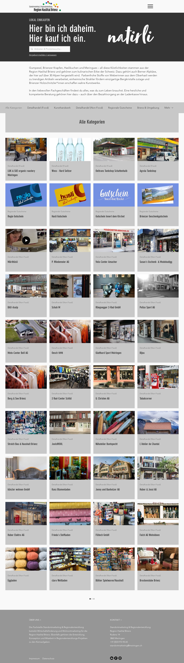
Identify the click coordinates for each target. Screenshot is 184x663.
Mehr (167, 107)
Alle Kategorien (13, 107)
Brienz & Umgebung (148, 107)
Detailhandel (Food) (38, 107)
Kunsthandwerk (62, 107)
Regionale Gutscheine (120, 107)
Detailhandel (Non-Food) (89, 107)
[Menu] (150, 6)
